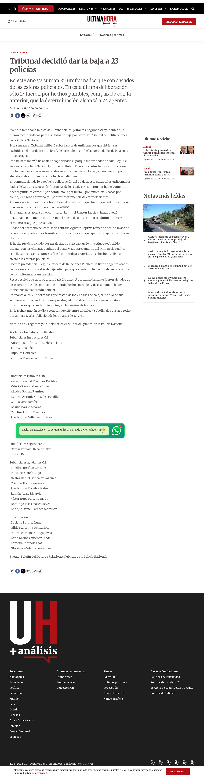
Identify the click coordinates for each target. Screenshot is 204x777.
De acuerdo (178, 771)
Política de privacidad (35, 773)
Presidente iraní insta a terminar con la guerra (157, 173)
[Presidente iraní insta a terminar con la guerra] (187, 171)
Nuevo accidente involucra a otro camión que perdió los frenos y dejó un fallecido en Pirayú (170, 281)
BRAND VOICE (179, 8)
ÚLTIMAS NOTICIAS (35, 9)
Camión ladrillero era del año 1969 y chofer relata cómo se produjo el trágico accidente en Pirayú (168, 239)
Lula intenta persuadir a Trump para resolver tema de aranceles (159, 153)
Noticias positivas (112, 34)
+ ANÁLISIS (108, 8)
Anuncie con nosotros (71, 671)
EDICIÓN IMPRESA (179, 21)
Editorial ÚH (88, 34)
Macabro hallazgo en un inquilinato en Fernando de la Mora (170, 267)
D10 (121, 8)
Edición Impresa (19, 52)
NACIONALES (67, 8)
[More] (96, 9)
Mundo (147, 147)
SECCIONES (86, 8)
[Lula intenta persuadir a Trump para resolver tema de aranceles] (187, 150)
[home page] (102, 21)
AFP (173, 159)
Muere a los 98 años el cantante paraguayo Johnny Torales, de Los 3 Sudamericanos (169, 295)
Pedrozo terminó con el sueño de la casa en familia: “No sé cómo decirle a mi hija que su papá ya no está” (170, 254)
